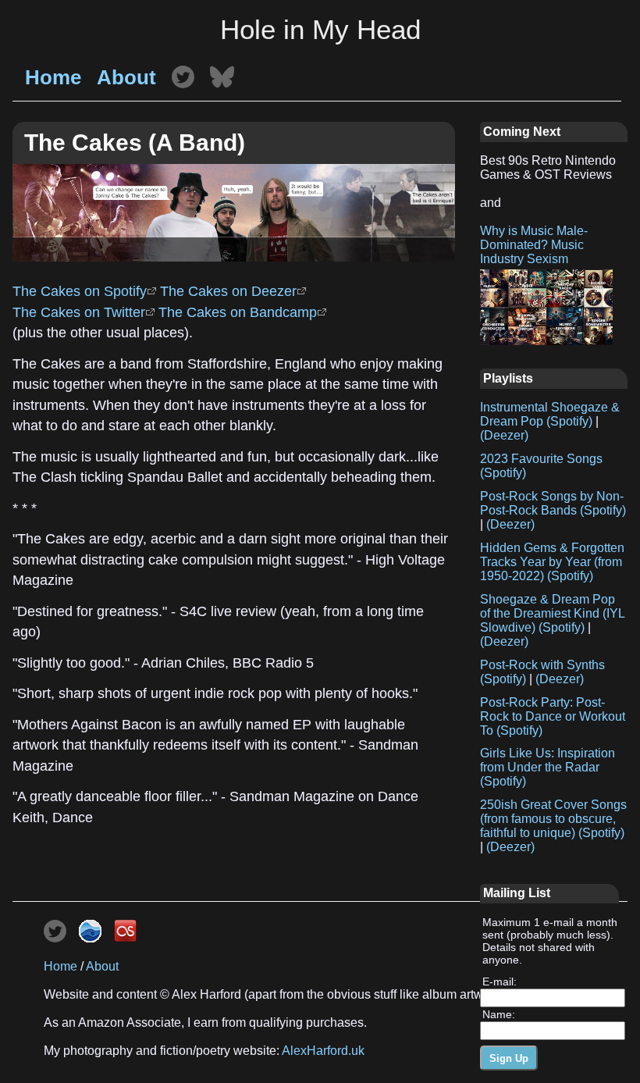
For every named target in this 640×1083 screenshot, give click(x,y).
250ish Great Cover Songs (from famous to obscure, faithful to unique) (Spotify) (553, 818)
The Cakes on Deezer (228, 291)
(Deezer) (504, 435)
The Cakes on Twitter (78, 312)
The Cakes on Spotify (79, 291)
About (126, 77)
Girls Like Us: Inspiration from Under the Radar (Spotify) (547, 767)
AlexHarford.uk (323, 1050)
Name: (498, 1014)
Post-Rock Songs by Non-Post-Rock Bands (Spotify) (553, 503)
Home (53, 77)
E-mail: (499, 981)
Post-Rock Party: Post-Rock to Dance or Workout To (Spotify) (552, 716)
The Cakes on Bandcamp (237, 312)
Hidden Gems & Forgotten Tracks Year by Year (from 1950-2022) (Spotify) (552, 561)
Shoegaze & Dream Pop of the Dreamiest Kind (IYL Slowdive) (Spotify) (552, 613)
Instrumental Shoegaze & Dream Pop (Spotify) (550, 414)
